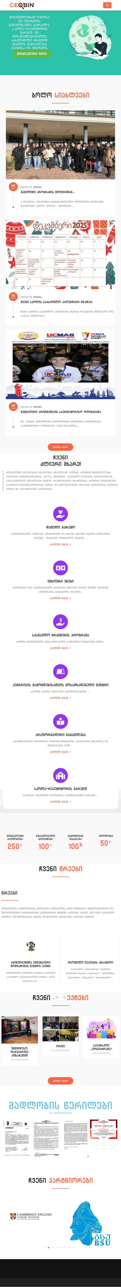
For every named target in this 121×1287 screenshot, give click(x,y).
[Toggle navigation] (107, 5)
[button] (5, 1223)
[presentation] (57, 997)
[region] (60, 43)
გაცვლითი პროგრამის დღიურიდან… (48, 192)
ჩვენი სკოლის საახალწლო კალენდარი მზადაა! (56, 302)
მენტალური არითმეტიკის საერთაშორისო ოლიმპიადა (61, 412)
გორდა (37, 187)
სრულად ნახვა (59, 544)
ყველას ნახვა (60, 447)
